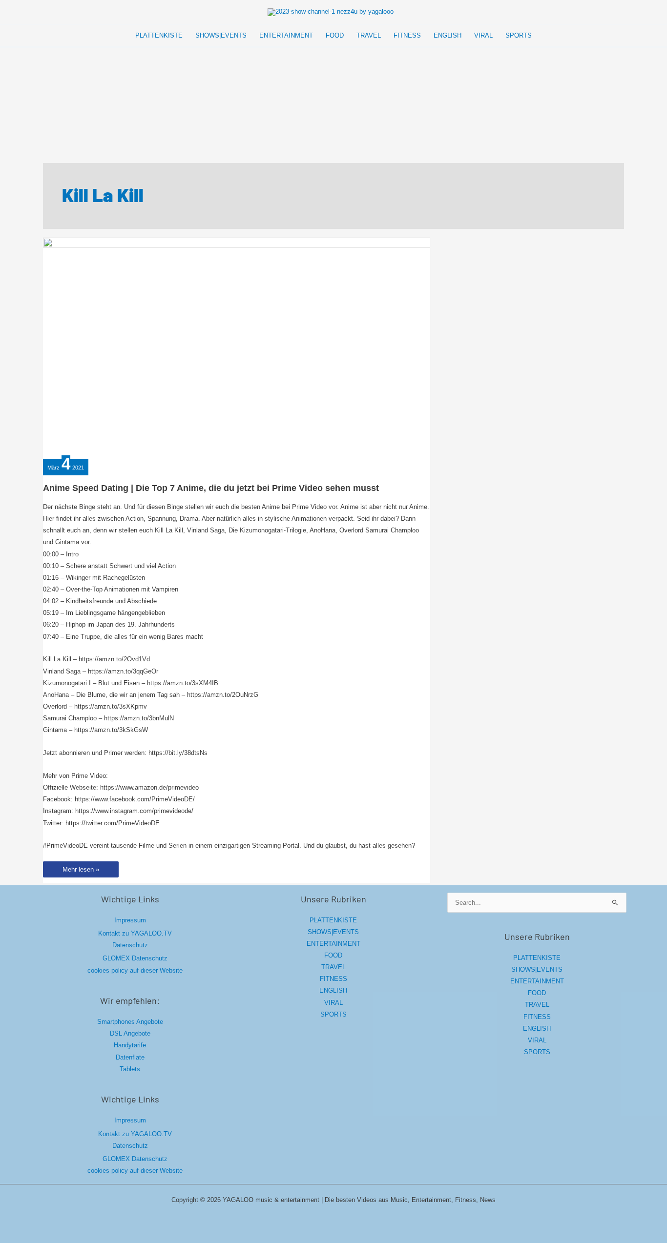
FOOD (333, 955)
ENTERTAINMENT (333, 943)
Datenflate (130, 1057)
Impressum (130, 920)
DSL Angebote (130, 1033)
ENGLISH (333, 990)
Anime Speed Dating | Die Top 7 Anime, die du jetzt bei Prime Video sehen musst (211, 488)
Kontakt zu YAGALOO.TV (135, 933)
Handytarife (130, 1045)
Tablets (130, 1069)
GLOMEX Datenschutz (135, 958)
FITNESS (333, 978)
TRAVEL (333, 967)
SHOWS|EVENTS (333, 932)
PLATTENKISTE (333, 920)
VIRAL (333, 1002)
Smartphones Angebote (130, 1021)
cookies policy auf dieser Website (135, 970)
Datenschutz (130, 945)
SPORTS (333, 1014)
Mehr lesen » (80, 871)
